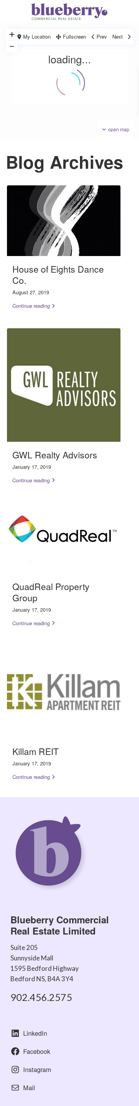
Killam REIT (35, 751)
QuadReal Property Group (51, 592)
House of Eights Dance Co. (58, 275)
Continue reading (31, 305)
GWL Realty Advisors (54, 454)
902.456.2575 (41, 997)
